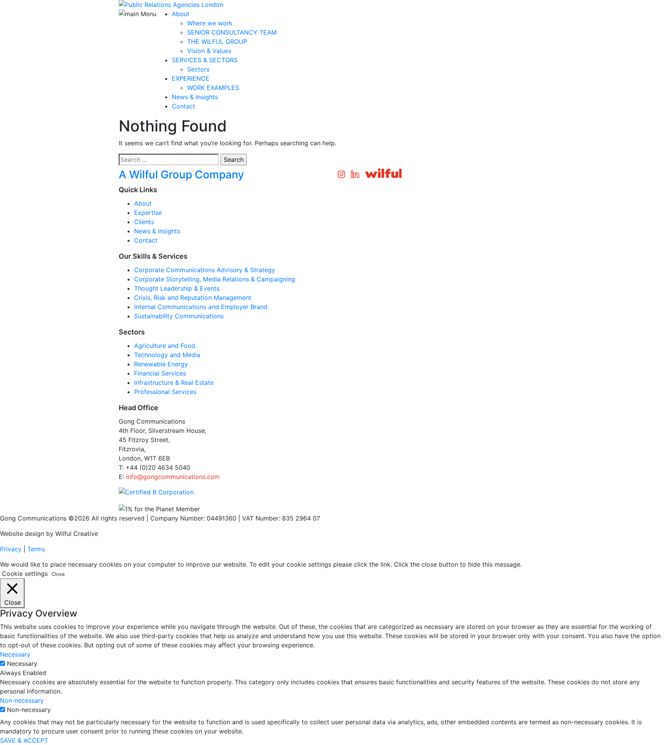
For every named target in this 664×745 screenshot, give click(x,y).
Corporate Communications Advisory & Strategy (204, 270)
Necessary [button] (15, 654)
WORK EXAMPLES (213, 87)
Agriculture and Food (164, 345)
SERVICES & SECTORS (204, 60)
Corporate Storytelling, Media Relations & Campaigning (214, 279)
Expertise (148, 212)
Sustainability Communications (179, 316)
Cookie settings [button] (25, 573)
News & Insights (195, 97)
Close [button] (58, 574)
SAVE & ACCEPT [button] (24, 740)
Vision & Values (209, 51)
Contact (183, 106)
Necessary (22, 663)
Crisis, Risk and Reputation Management (192, 297)
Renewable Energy (161, 364)
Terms (36, 549)
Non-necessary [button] (22, 700)
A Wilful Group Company (181, 174)
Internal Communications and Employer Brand (200, 307)
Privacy (11, 549)
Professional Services (165, 392)
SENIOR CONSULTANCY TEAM (232, 32)
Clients (144, 222)
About (180, 14)
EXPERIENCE (190, 78)
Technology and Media (167, 355)
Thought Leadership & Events (176, 288)
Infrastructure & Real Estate (174, 382)
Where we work (209, 23)
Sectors (198, 69)
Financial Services (160, 373)
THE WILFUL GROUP (217, 41)
